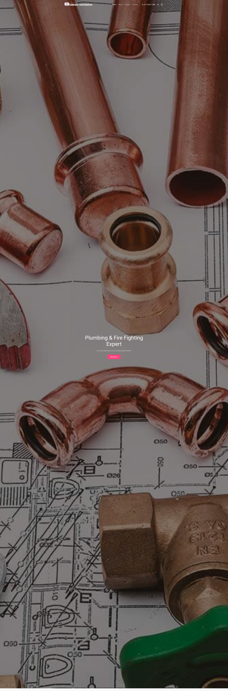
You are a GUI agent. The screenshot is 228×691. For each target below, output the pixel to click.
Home (114, 4)
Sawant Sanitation (80, 4)
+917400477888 (149, 4)
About (121, 4)
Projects (127, 4)
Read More (114, 357)
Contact (135, 4)
